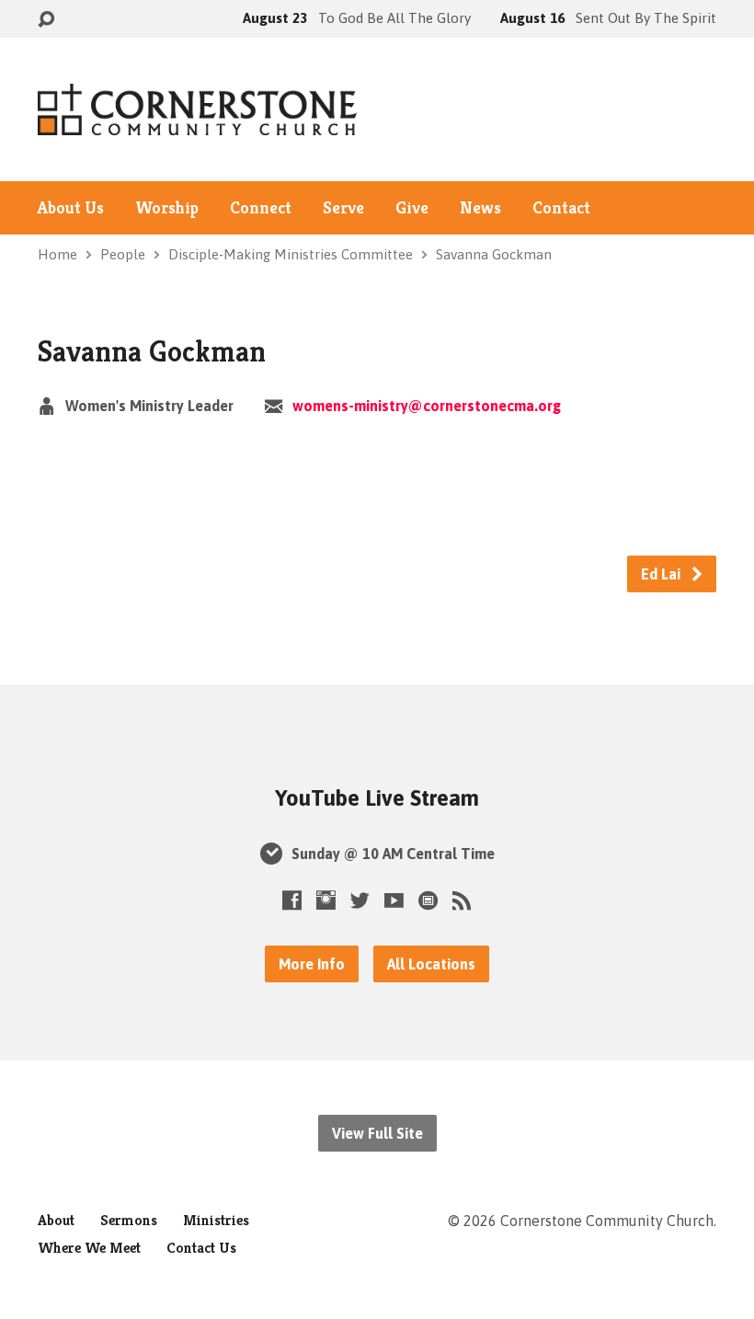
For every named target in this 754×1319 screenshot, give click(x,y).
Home (57, 254)
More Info (312, 964)
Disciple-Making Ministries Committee (290, 254)
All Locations (431, 964)
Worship (167, 208)
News (480, 208)
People (122, 254)
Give (411, 208)
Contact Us (201, 1247)
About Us (71, 208)
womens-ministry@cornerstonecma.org (426, 405)
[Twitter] (360, 900)
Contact (561, 208)
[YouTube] (394, 900)
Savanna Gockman (494, 254)
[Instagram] (326, 900)
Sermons (128, 1220)
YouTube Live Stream (377, 798)
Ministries (216, 1220)
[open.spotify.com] (428, 900)
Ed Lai (662, 574)
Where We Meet (89, 1247)
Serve (343, 208)
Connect (260, 208)
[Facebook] (292, 900)
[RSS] (462, 900)
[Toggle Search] (46, 20)
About (56, 1220)
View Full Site (377, 1133)
